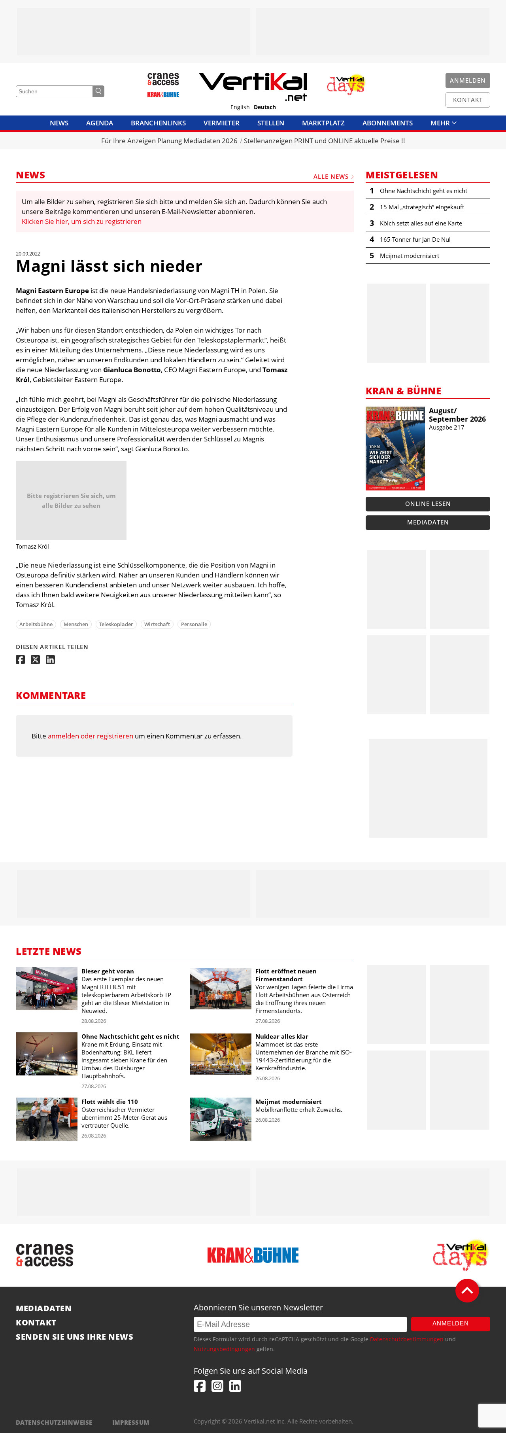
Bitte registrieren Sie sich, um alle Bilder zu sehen (71, 500)
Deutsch (265, 107)
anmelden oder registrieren (90, 735)
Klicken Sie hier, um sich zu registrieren (82, 221)
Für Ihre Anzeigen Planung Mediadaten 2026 (169, 140)
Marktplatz (323, 122)
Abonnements (388, 122)
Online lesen (428, 503)
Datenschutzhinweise (54, 1422)
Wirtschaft (157, 624)
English (240, 107)
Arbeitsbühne (36, 624)
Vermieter (222, 122)
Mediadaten (428, 522)
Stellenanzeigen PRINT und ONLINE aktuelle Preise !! (324, 140)
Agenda (99, 122)
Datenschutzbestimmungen (407, 1339)
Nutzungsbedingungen (224, 1349)
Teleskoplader (116, 624)
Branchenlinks (158, 122)
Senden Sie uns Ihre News (74, 1337)
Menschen (76, 624)
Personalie (194, 624)
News (59, 122)
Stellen (270, 122)
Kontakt (36, 1323)
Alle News (331, 176)
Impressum (131, 1422)
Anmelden (450, 1323)
